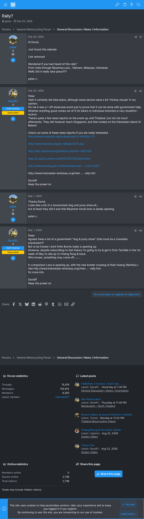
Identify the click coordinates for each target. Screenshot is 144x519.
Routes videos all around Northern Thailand (106, 414)
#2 (140, 90)
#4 (140, 230)
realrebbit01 (62, 396)
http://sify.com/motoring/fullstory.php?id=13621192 (60, 151)
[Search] (138, 4)
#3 (140, 196)
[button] (5, 4)
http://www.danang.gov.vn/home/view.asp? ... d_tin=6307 (64, 165)
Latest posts (88, 375)
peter (8, 21)
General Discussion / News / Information (105, 390)
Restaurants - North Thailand (98, 405)
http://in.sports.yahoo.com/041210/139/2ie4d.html (59, 158)
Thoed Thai (87, 445)
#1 (141, 36)
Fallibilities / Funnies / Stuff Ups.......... (103, 383)
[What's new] (131, 4)
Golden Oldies (89, 436)
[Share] (135, 37)
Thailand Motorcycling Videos (98, 421)
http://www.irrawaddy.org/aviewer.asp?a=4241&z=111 (61, 136)
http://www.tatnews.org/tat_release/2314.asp (56, 143)
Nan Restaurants (91, 399)
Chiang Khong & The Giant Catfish (101, 429)
